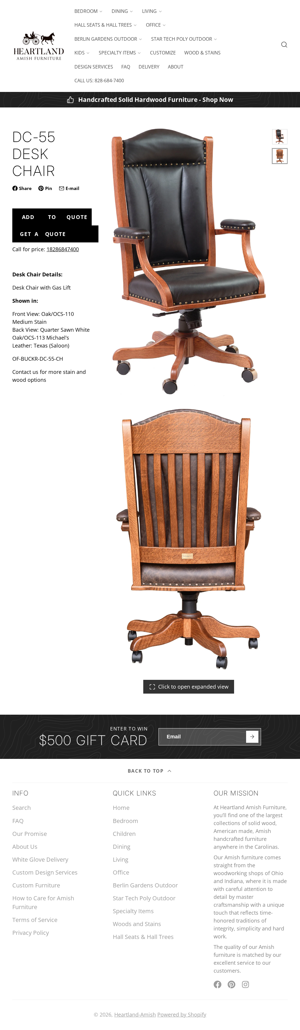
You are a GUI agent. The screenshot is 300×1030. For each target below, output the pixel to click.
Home (121, 808)
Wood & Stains (202, 52)
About (175, 67)
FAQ (125, 67)
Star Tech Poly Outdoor (181, 39)
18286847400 (63, 249)
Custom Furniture (36, 885)
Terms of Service (34, 920)
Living (149, 11)
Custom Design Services (45, 872)
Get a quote (43, 233)
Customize (163, 52)
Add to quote (55, 216)
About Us (25, 847)
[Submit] (252, 737)
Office (153, 25)
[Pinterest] (232, 984)
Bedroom (86, 11)
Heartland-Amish (135, 1014)
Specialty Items (117, 52)
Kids (79, 52)
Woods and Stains (137, 924)
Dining (120, 11)
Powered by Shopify (181, 1014)
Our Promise (29, 834)
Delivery (149, 67)
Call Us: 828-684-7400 (99, 80)
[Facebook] (217, 984)
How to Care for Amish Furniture (43, 902)
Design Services (93, 67)
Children (124, 834)
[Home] (38, 46)
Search (21, 808)
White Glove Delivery (40, 859)
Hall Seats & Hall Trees (103, 25)
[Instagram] (246, 984)
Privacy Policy (30, 933)
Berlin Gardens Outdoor (105, 39)
